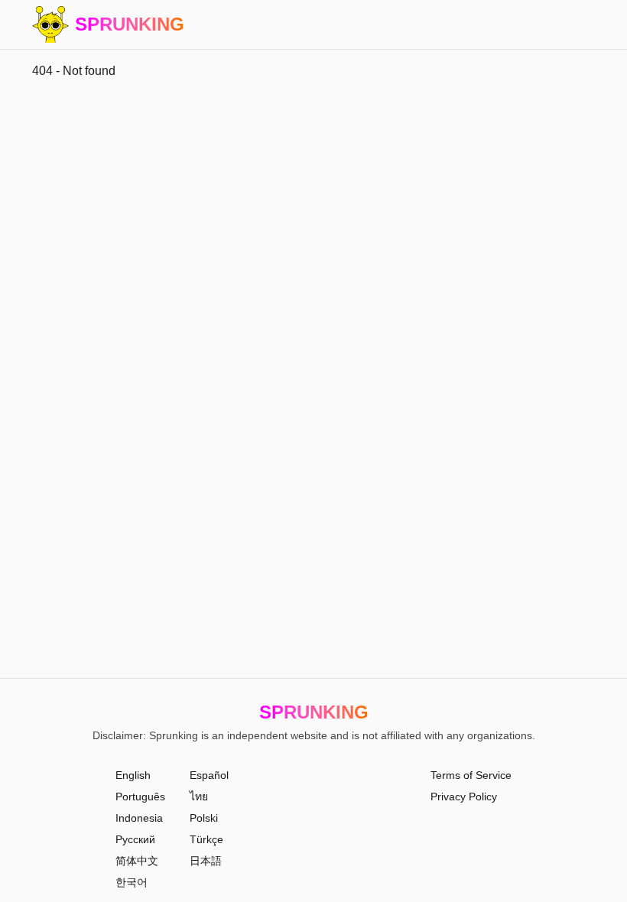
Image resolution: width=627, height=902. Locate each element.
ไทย (199, 796)
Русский (135, 839)
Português (140, 796)
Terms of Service (471, 775)
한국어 (131, 882)
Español (209, 775)
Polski (204, 818)
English (133, 775)
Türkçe (206, 839)
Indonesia (139, 818)
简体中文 (136, 861)
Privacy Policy (463, 796)
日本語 (206, 861)
